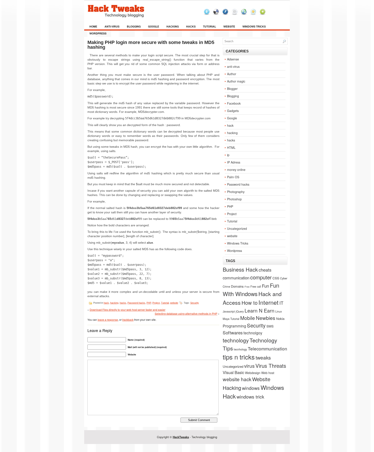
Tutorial (209, 26)
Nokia (280, 318)
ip (228, 155)
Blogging (134, 26)
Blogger (232, 88)
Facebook (234, 103)
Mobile (247, 317)
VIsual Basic (233, 372)
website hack (237, 379)
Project (156, 302)
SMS (270, 326)
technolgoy (252, 332)
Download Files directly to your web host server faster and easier (127, 309)
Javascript (229, 311)
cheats (265, 270)
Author (231, 74)
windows (251, 388)
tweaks (263, 357)
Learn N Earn (259, 310)
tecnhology (240, 349)
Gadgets (233, 111)
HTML (231, 147)
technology (236, 340)
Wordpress (97, 33)
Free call (255, 286)
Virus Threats (270, 365)
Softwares (233, 332)
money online (236, 169)
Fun (265, 286)
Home (93, 26)
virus (249, 365)
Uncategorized (237, 228)
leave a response (108, 319)
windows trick (250, 396)
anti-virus (112, 26)
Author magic (236, 81)
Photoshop (234, 199)
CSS (275, 277)
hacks (191, 26)
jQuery (240, 311)
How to (250, 302)
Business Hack (240, 269)
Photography (236, 192)
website (229, 26)
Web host (267, 373)
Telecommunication (267, 348)
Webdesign (252, 373)
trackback (128, 319)
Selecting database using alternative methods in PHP (186, 313)
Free (247, 286)
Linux (278, 311)
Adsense (233, 59)
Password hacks (136, 302)
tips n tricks (239, 356)
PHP (149, 302)
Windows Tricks (254, 26)
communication (236, 277)
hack (106, 302)
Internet (268, 302)
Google (153, 26)
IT (281, 303)
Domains (237, 286)
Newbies (265, 317)
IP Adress (233, 162)
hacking (172, 26)
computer (261, 277)
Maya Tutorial (231, 319)
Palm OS (233, 177)
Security (194, 302)
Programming (234, 326)
